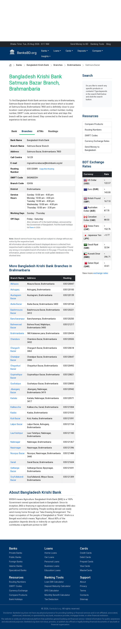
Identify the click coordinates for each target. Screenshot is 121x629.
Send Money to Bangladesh (92, 148)
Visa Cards (85, 566)
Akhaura (14, 284)
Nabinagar (15, 442)
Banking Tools (97, 44)
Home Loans (51, 553)
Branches (58, 65)
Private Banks (15, 553)
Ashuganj (14, 289)
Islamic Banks (15, 566)
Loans (56, 51)
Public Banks (15, 557)
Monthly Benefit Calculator (57, 595)
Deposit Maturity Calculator (58, 586)
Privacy (83, 586)
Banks (44, 51)
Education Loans (52, 570)
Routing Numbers (93, 130)
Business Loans (52, 566)
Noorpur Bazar (17, 453)
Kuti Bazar (15, 418)
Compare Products (94, 124)
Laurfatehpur (16, 433)
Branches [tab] (27, 131)
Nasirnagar (15, 448)
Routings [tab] (53, 131)
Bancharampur (17, 319)
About (83, 582)
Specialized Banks (17, 570)
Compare (96, 51)
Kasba (13, 413)
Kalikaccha (15, 407)
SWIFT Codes (91, 135)
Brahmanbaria (74, 65)
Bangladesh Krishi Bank (38, 65)
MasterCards (86, 570)
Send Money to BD (79, 44)
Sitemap (84, 599)
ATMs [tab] (40, 131)
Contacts (84, 595)
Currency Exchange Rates (97, 141)
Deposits (82, 51)
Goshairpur (15, 383)
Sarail (13, 462)
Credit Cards (86, 553)
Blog (108, 44)
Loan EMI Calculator (54, 582)
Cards (68, 51)
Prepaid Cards (86, 561)
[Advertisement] (60, 20)
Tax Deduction (51, 599)
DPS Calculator (52, 590)
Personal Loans (52, 561)
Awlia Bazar (16, 304)
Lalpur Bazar (16, 424)
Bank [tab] (14, 131)
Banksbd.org (55, 608)
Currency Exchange (18, 590)
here (32, 227)
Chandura (15, 339)
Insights (45, 56)
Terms (83, 590)
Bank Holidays (16, 599)
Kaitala (13, 398)
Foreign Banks (16, 561)
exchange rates (100, 273)
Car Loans (49, 557)
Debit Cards (85, 557)
